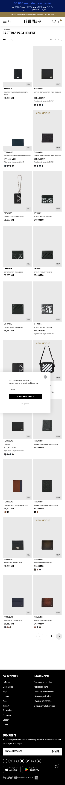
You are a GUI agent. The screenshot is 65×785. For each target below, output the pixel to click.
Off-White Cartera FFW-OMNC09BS (13, 327)
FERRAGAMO (8, 89)
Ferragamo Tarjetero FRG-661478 (43, 563)
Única (28, 84)
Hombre (6, 696)
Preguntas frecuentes (43, 682)
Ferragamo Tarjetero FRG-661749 (13, 563)
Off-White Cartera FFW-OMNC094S (43, 327)
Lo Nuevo (6, 682)
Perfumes (7, 715)
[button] (5, 22)
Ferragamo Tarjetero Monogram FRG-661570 (16, 505)
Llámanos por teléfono (43, 696)
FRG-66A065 (7, 444)
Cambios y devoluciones (44, 692)
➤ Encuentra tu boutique (44, 706)
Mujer (5, 692)
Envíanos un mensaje (42, 701)
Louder (6, 720)
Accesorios (7, 711)
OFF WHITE (8, 213)
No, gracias (25, 404)
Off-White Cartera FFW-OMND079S (43, 272)
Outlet (5, 725)
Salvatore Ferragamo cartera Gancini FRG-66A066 (47, 156)
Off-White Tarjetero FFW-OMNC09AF (14, 217)
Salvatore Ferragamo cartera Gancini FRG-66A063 (47, 92)
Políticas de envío (41, 687)
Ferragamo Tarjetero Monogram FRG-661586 (46, 444)
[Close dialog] (45, 377)
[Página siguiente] (59, 636)
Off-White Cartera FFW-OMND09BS (43, 217)
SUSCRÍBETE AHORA (25, 396)
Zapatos (6, 706)
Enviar (56, 751)
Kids (4, 701)
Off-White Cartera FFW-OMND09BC (13, 272)
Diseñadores (8, 687)
